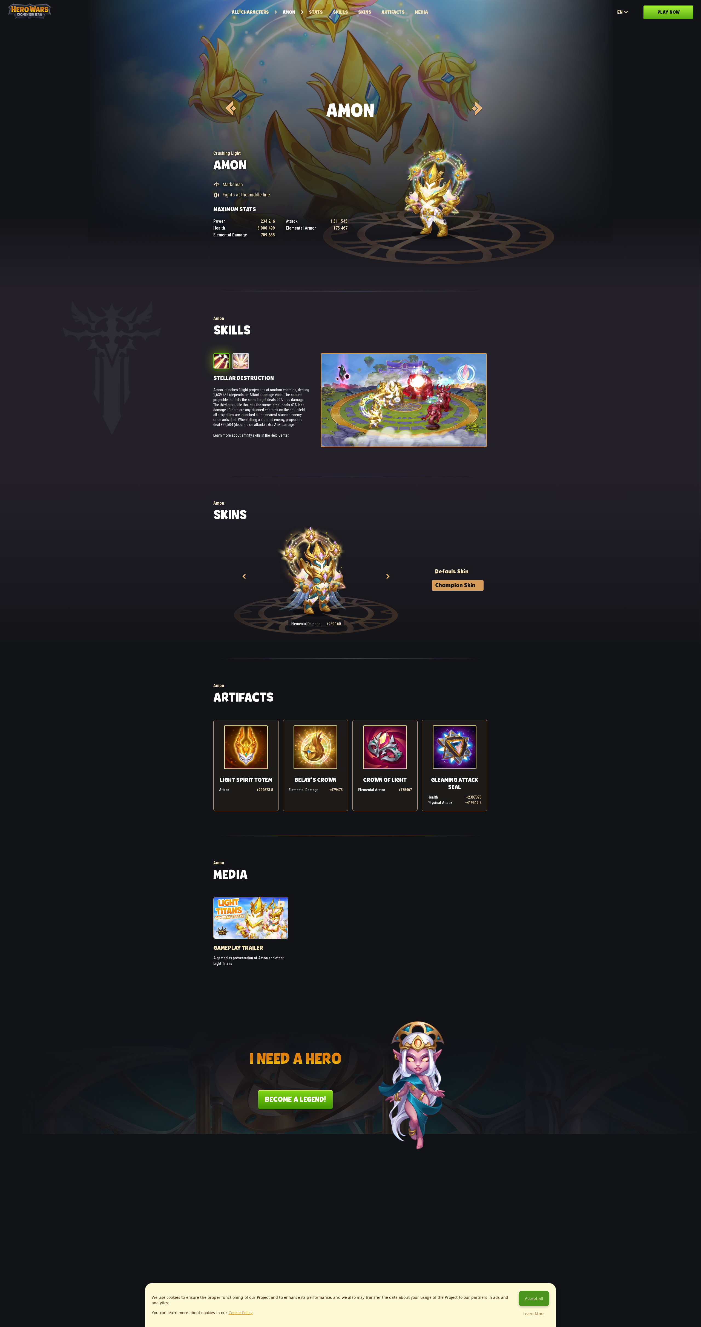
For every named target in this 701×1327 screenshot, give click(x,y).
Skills (340, 12)
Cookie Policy (241, 1312)
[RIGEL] (230, 108)
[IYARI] (476, 108)
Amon (289, 12)
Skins (364, 12)
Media (421, 12)
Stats (316, 12)
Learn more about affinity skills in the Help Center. (251, 435)
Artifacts (393, 12)
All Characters (250, 12)
